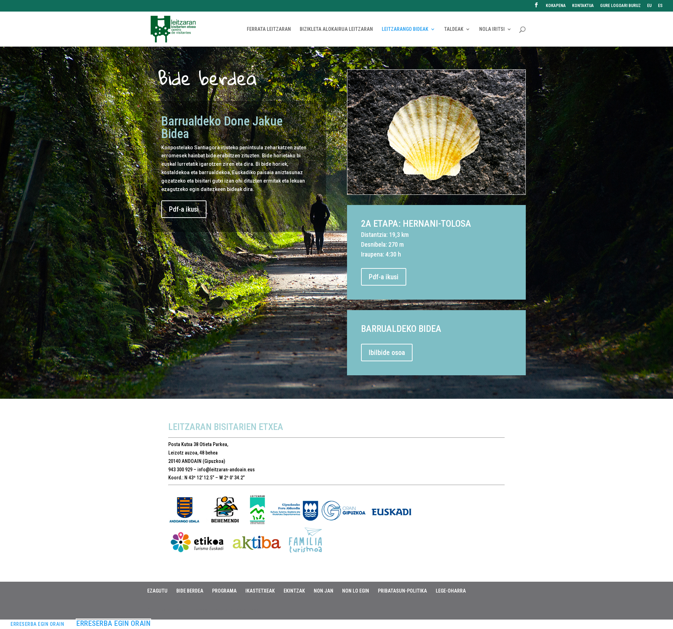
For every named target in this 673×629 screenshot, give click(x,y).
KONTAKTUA (583, 6)
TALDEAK (453, 29)
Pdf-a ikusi (184, 209)
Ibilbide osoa (387, 352)
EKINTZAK (294, 591)
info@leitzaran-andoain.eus (226, 469)
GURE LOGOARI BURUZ (620, 6)
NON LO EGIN (355, 591)
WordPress (247, 610)
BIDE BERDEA (189, 591)
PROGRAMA (224, 591)
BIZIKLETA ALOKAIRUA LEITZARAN (336, 29)
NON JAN (323, 591)
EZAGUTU (157, 591)
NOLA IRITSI (492, 29)
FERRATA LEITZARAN (269, 29)
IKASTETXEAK (260, 591)
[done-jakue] (436, 193)
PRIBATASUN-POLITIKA (402, 591)
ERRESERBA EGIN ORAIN (37, 624)
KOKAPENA (556, 6)
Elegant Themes (190, 610)
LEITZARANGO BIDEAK (405, 29)
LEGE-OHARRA (451, 591)
